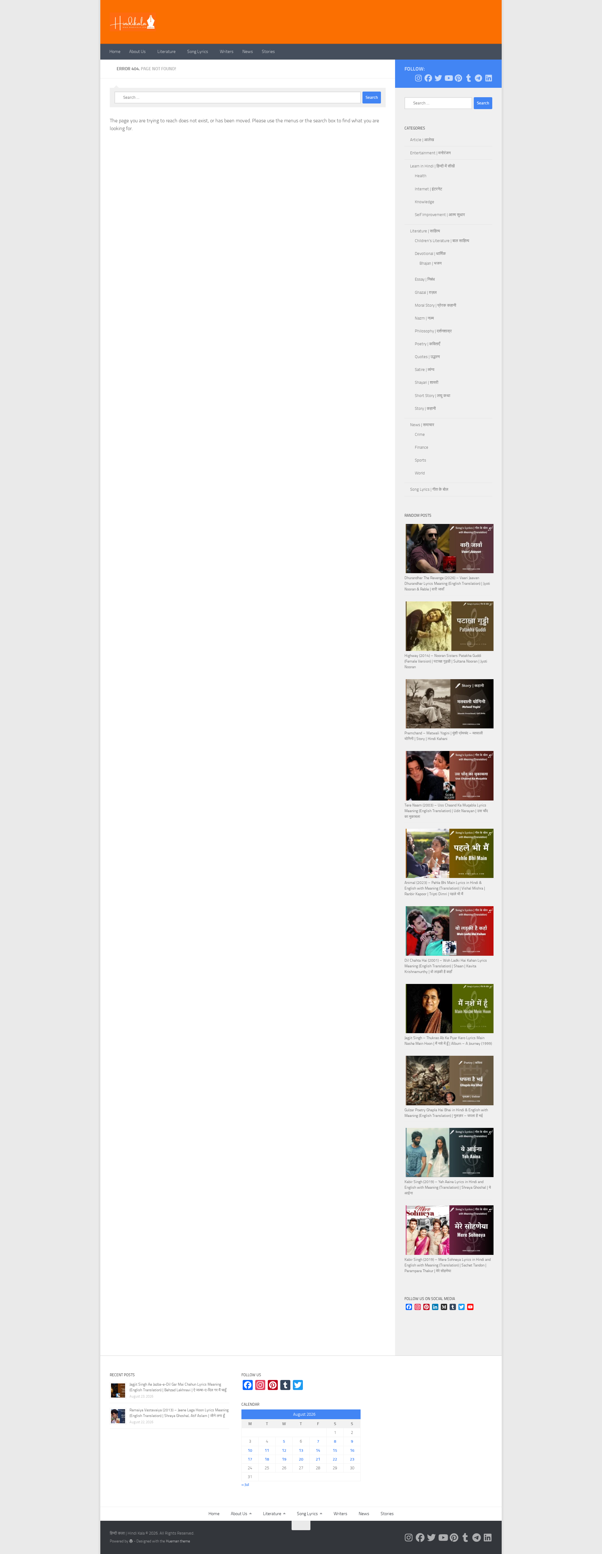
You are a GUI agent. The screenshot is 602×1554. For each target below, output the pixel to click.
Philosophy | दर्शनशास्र (433, 331)
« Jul (245, 1484)
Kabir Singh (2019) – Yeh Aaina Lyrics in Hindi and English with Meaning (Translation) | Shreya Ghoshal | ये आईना (447, 1187)
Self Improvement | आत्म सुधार (440, 214)
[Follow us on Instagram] (418, 78)
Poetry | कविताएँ (427, 343)
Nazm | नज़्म (424, 318)
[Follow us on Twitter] (438, 78)
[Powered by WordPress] (131, 1541)
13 (301, 1450)
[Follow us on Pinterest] (458, 78)
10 (250, 1450)
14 (318, 1450)
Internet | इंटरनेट (428, 189)
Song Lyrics (197, 51)
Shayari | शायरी (426, 382)
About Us (137, 51)
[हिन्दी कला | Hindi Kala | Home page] (133, 22)
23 (352, 1459)
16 (352, 1450)
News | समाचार (422, 424)
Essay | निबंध (425, 279)
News (247, 51)
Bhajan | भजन (430, 263)
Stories (268, 51)
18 (267, 1459)
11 (267, 1450)
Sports (420, 460)
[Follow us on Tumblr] (468, 78)
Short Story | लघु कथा (432, 395)
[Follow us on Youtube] (448, 78)
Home (114, 51)
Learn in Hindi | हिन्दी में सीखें (432, 166)
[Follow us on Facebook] (428, 78)
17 (250, 1459)
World (420, 473)
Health (420, 175)
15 (335, 1450)
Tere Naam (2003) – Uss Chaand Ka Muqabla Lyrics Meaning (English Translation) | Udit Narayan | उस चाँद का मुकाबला (446, 811)
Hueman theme (178, 1541)
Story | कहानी (425, 408)
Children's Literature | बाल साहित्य (442, 240)
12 (284, 1450)
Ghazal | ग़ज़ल (426, 292)
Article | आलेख (422, 139)
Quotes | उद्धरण (427, 356)
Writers (227, 51)
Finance (421, 447)
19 (284, 1459)
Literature (166, 51)
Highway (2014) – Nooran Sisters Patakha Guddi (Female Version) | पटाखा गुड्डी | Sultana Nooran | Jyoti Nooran (445, 661)
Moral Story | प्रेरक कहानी (435, 305)
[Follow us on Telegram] (478, 78)
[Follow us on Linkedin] (488, 78)
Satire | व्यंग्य (424, 369)
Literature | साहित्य (425, 231)
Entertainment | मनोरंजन (430, 153)
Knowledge (424, 201)
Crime (420, 434)
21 (318, 1459)
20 (301, 1459)
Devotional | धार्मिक (430, 253)
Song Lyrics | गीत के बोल (429, 489)
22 (335, 1459)
